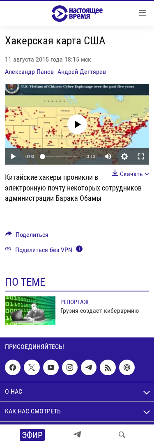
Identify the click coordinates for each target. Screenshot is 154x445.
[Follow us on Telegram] (89, 367)
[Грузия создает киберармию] (30, 310)
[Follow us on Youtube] (51, 367)
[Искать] (122, 434)
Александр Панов (29, 72)
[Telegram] (77, 434)
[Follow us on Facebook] (13, 367)
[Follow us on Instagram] (70, 367)
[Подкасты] (127, 367)
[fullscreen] (141, 156)
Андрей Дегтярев (81, 72)
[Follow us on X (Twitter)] (31, 367)
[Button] (26, 236)
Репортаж (74, 302)
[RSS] (107, 367)
